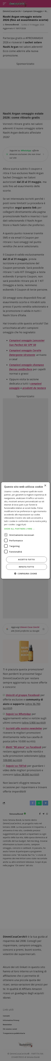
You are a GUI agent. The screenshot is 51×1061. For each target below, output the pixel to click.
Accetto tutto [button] (26, 559)
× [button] (45, 486)
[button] (25, 529)
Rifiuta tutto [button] (26, 566)
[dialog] (25, 530)
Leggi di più (21, 524)
